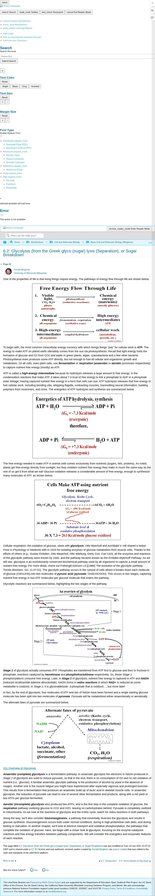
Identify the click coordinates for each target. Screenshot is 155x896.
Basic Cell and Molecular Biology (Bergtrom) (112, 242)
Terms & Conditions (126, 888)
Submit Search (9, 61)
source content (119, 849)
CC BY (34, 849)
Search (8, 235)
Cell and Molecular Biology (67, 242)
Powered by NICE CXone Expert (46, 882)
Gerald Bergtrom (22, 269)
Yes (36, 870)
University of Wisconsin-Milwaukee (30, 273)
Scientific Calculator (15, 162)
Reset (5, 81)
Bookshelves (37, 242)
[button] (11, 184)
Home (17, 242)
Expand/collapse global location (150, 241)
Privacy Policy (108, 888)
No (47, 870)
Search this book (8, 51)
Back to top (8, 861)
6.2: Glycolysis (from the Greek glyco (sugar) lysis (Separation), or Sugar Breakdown (61, 846)
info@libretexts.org (57, 891)
